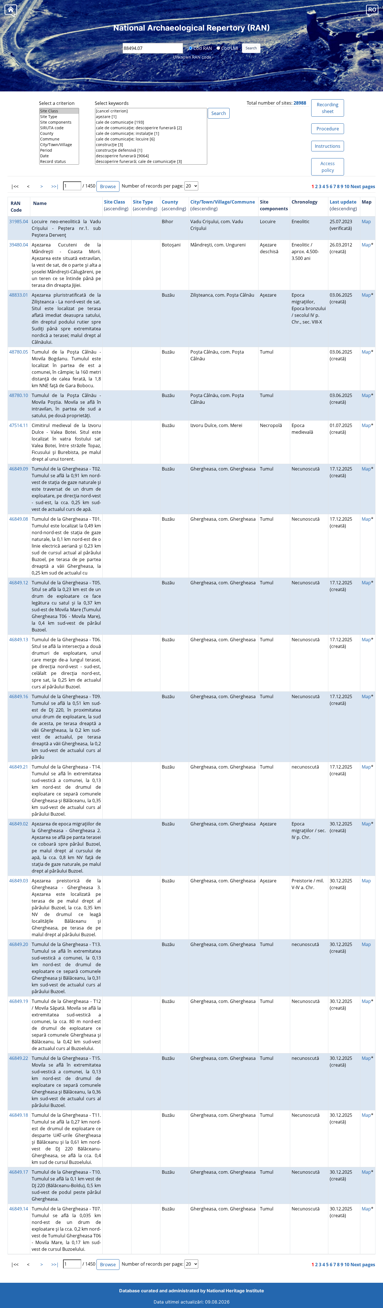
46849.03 (18, 881)
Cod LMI (229, 48)
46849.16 (18, 696)
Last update (343, 202)
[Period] (59, 150)
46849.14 (18, 1209)
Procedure (328, 129)
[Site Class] (59, 111)
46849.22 (18, 1058)
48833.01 (18, 295)
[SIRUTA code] (59, 128)
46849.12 (18, 583)
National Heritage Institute (235, 1290)
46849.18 (18, 1115)
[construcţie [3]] (151, 144)
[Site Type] (59, 116)
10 (346, 186)
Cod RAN (202, 48)
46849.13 (18, 639)
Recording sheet (327, 107)
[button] (372, 10)
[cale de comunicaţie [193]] (151, 122)
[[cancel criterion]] (151, 111)
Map (366, 221)
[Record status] (59, 161)
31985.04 (18, 221)
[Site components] (59, 122)
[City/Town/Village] (59, 144)
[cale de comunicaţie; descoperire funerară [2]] (151, 128)
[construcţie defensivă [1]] (151, 150)
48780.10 (18, 395)
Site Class (114, 202)
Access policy (327, 166)
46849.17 (18, 1172)
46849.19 (18, 1001)
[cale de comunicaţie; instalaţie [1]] (151, 133)
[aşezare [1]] (151, 116)
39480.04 (18, 245)
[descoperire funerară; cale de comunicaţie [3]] (151, 161)
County (170, 202)
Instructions (327, 146)
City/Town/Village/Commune (222, 202)
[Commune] (59, 139)
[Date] (59, 156)
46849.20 (18, 944)
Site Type (143, 202)
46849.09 (18, 469)
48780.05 (18, 352)
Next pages (362, 186)
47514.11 (18, 425)
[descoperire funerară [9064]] (151, 156)
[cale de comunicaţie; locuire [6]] (151, 139)
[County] (59, 133)
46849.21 (18, 767)
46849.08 (18, 519)
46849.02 (18, 824)
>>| (55, 186)
